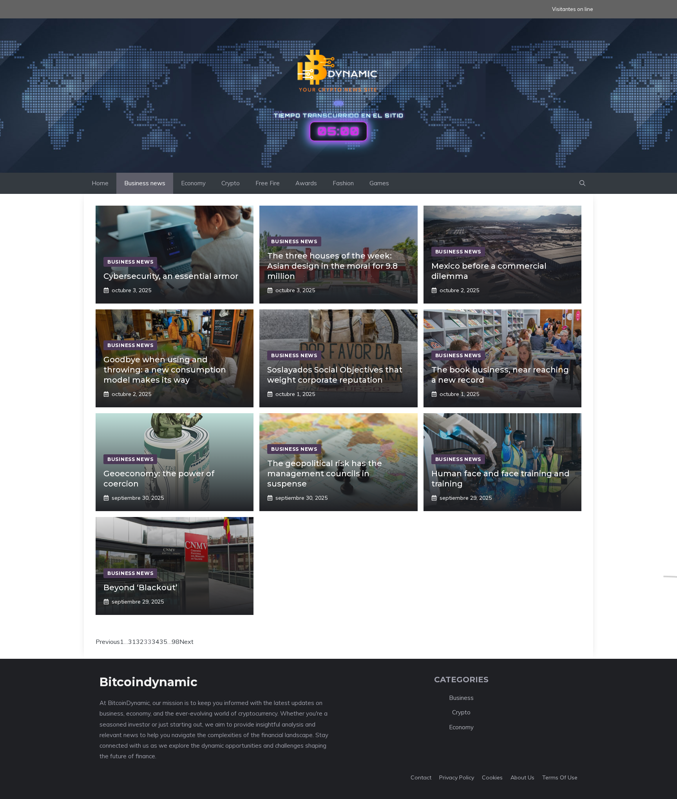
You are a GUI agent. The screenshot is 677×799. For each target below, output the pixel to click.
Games (379, 183)
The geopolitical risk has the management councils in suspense (324, 473)
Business (461, 697)
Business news (144, 183)
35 (163, 641)
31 (132, 641)
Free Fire (267, 183)
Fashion (343, 183)
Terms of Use (559, 777)
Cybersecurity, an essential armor (170, 276)
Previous (108, 641)
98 (175, 641)
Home (100, 183)
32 (140, 641)
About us (522, 777)
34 (155, 641)
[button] (582, 183)
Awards (306, 183)
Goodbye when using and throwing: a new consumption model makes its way (164, 370)
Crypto (230, 183)
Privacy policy (456, 777)
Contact (421, 777)
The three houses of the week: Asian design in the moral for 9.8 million (332, 266)
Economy (193, 183)
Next (186, 641)
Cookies (492, 777)
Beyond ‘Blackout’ (140, 587)
